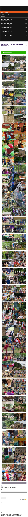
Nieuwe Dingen (5, 10)
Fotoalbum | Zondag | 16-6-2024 (13, 20)
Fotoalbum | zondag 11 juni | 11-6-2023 (13, 32)
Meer (14, 483)
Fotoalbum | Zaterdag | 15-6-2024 (13, 24)
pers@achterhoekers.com (12, 504)
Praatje (3, 16)
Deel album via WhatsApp (8, 52)
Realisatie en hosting (17, 499)
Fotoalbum (4, 45)
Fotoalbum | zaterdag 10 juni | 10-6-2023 (13, 36)
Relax (2, 7)
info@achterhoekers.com (17, 503)
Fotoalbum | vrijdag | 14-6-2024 (13, 28)
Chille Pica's (4, 12)
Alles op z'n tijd (5, 14)
